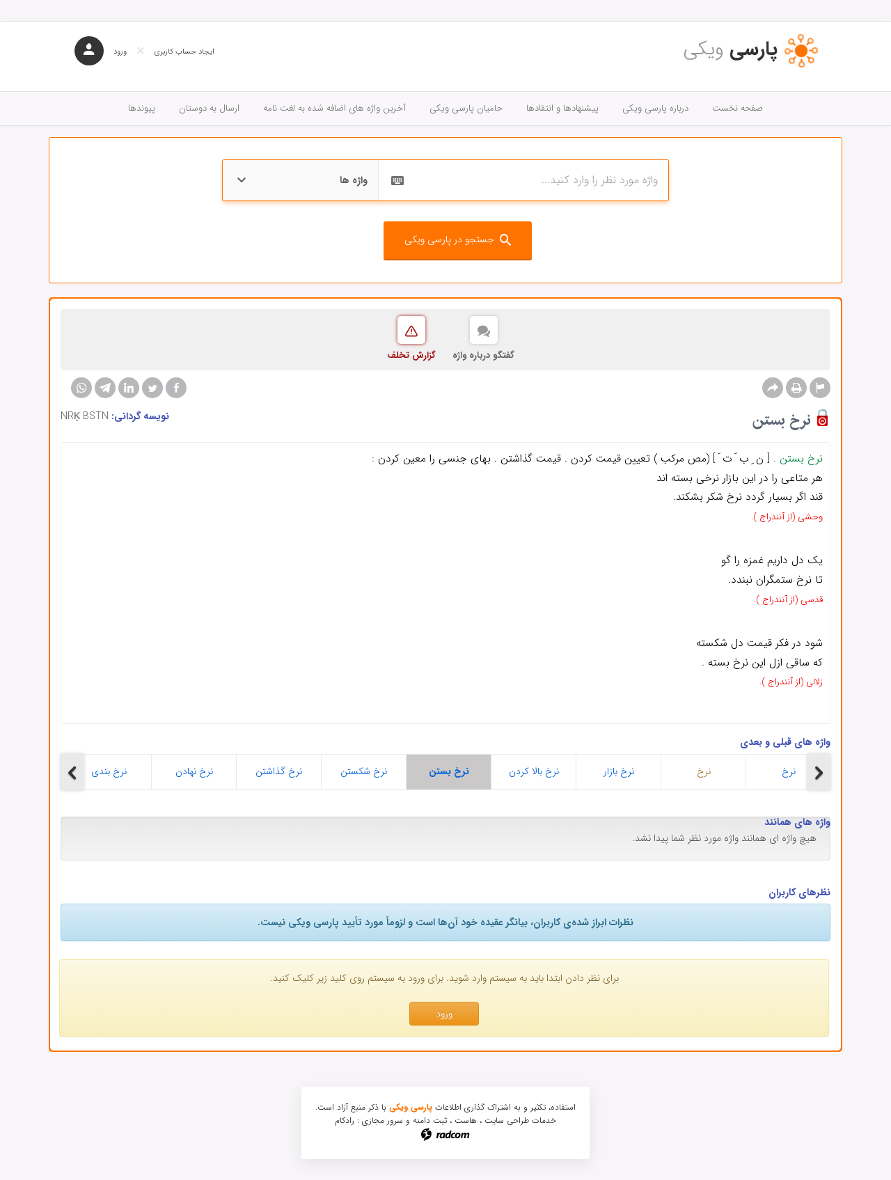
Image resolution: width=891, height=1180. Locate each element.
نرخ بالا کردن (534, 771)
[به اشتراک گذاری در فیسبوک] (176, 387)
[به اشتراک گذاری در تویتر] (152, 387)
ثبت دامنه (430, 1120)
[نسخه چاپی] (796, 387)
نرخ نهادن (194, 771)
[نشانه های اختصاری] (820, 387)
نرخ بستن (449, 771)
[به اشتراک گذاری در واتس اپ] (81, 387)
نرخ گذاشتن (278, 771)
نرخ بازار (619, 771)
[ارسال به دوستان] (772, 387)
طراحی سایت (506, 1120)
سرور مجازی (382, 1120)
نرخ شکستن (363, 771)
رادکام (344, 1120)
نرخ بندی (109, 771)
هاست (466, 1120)
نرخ (704, 771)
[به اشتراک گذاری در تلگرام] (105, 387)
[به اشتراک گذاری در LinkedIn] (128, 387)
